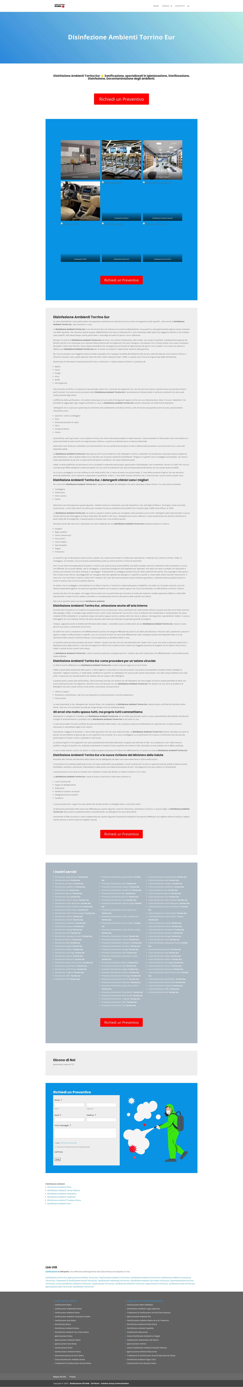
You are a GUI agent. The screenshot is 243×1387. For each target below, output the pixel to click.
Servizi (165, 6)
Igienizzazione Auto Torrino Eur (59, 1286)
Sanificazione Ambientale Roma (68, 1308)
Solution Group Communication (115, 1383)
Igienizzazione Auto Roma (66, 1344)
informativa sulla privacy (68, 1143)
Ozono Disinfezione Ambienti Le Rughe (143, 1336)
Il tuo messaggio (62, 1125)
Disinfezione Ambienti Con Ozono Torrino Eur (150, 1280)
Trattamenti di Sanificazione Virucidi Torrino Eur (76, 1280)
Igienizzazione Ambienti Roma (67, 1340)
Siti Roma (95, 1383)
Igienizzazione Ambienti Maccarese (142, 1351)
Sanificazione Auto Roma (65, 1320)
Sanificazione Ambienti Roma (67, 1312)
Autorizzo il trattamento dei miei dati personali (73, 1147)
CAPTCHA (58, 1152)
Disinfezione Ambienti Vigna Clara (141, 1359)
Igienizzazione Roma (63, 1336)
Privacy (72, 1376)
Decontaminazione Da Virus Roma (69, 1355)
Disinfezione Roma (63, 1324)
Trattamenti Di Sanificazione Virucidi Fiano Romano (148, 1312)
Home (156, 6)
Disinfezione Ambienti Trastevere (61, 1197)
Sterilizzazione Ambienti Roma (68, 1351)
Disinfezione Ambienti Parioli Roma (142, 1324)
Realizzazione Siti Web (79, 1383)
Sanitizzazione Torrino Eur (103, 1283)
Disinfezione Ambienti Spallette (140, 1328)
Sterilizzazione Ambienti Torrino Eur (114, 1277)
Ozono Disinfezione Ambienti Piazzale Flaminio (147, 1347)
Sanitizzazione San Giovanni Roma (141, 1363)
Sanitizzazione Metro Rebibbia (140, 1305)
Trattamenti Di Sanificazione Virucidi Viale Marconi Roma (151, 1355)
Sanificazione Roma (63, 1305)
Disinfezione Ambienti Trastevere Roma (64, 1200)
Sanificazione (51, 1271)
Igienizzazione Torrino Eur (157, 1283)
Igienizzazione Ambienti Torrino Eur (83, 1277)
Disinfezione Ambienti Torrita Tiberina (63, 1190)
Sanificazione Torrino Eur (56, 1277)
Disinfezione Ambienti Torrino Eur (145, 1277)
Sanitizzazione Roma (63, 1347)
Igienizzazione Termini (136, 1344)
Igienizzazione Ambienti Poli (139, 1316)
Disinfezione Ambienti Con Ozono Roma (72, 1332)
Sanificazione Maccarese (137, 1332)
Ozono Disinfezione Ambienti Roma (70, 1359)
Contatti (180, 6)
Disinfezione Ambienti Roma (59, 1187)
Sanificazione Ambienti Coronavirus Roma (72, 1316)
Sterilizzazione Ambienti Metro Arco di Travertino (148, 1320)
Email (57, 1115)
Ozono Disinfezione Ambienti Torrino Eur (73, 1283)
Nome (58, 1100)
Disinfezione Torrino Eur (83, 1286)
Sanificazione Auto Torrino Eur (182, 1283)
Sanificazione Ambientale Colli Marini (143, 1340)
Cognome (90, 1109)
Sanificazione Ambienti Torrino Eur (130, 1283)
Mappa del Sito (59, 1376)
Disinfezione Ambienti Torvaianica (61, 1193)
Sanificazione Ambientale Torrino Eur (114, 1280)
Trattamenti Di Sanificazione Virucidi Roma (73, 1363)
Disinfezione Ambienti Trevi (59, 1203)
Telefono (91, 1115)
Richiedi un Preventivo (121, 99)
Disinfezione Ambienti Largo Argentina (143, 1308)
